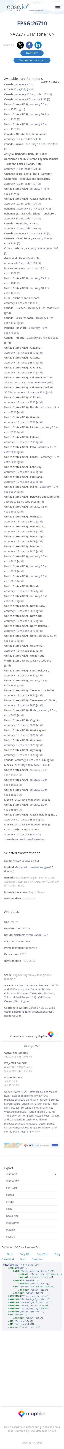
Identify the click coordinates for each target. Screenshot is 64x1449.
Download (38, 1259)
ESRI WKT (11, 1188)
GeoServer (12, 1215)
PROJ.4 (10, 1195)
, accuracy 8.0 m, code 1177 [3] (28, 208)
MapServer (12, 1222)
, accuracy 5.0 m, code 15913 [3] (27, 824)
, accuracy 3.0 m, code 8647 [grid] (29, 760)
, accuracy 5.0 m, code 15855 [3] (27, 799)
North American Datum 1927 (31, 934)
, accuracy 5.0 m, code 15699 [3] (27, 765)
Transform (32, 53)
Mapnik (10, 1229)
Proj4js (10, 1202)
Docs (23, 1259)
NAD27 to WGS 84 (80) (26, 860)
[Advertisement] (32, 1373)
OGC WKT (11, 1174)
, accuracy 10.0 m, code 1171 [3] (28, 178)
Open (10, 1254)
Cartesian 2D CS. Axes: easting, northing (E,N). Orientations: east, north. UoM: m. (29, 1011)
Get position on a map (32, 60)
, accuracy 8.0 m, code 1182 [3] (27, 99)
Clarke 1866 (23, 941)
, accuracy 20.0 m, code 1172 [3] (28, 94)
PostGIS (10, 1236)
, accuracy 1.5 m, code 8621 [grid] (28, 660)
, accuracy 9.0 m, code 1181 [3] (27, 233)
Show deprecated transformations (24, 839)
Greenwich (30, 947)
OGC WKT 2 (13, 1181)
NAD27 (26, 928)
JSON (9, 1209)
